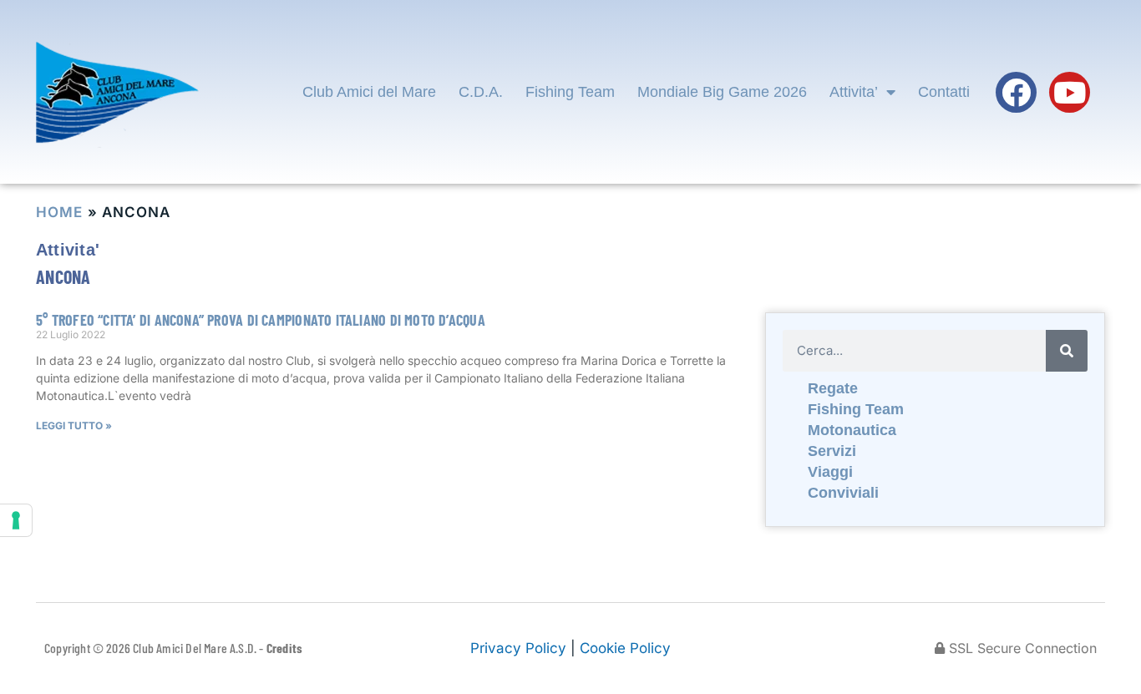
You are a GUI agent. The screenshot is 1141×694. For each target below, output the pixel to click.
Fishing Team (570, 92)
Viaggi (830, 472)
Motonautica (852, 430)
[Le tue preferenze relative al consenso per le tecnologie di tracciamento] (16, 520)
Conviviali (843, 492)
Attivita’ (853, 92)
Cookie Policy (625, 648)
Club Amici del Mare (369, 92)
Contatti (944, 92)
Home (59, 212)
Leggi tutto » (74, 425)
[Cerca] (1067, 351)
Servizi (832, 451)
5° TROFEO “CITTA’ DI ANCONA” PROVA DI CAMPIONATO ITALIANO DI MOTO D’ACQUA (260, 320)
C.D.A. (481, 92)
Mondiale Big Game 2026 (722, 92)
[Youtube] (1069, 92)
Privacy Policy (518, 648)
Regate (833, 388)
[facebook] (1016, 92)
